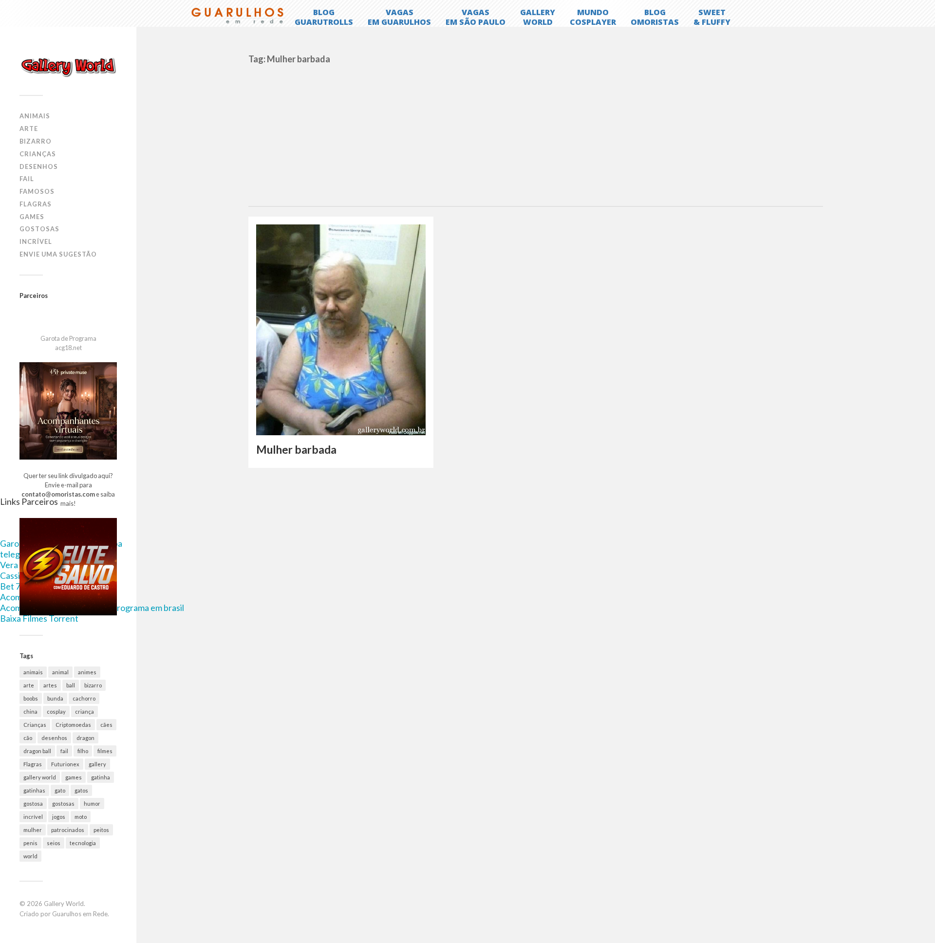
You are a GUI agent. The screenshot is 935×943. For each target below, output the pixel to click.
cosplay (56, 711)
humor (92, 803)
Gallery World (64, 903)
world (30, 856)
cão (27, 738)
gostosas (63, 803)
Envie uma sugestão (58, 254)
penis (30, 843)
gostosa (33, 803)
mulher (32, 830)
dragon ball (37, 751)
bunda (55, 698)
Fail (26, 179)
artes (50, 685)
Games (31, 217)
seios (53, 843)
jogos (58, 817)
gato (60, 790)
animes (87, 672)
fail (64, 751)
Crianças (37, 154)
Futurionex (65, 764)
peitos (101, 830)
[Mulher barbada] (341, 329)
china (30, 711)
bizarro (93, 685)
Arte (28, 128)
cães (106, 724)
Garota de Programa (68, 338)
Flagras (35, 204)
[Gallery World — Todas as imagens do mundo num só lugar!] (68, 66)
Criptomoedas (73, 724)
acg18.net (68, 347)
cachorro (84, 698)
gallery (97, 764)
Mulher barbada (296, 449)
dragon (85, 738)
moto (81, 817)
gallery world (39, 777)
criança (84, 711)
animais (33, 672)
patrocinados (67, 830)
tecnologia (83, 843)
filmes (104, 751)
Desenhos (38, 166)
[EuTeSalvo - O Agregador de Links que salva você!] (68, 613)
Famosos (37, 191)
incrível (33, 817)
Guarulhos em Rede (80, 914)
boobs (30, 698)
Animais (34, 116)
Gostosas (39, 229)
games (73, 777)
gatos (81, 790)
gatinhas (34, 790)
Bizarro (35, 141)
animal (60, 672)
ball (70, 685)
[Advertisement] (535, 133)
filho (82, 751)
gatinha (100, 777)
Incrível (35, 241)
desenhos (54, 738)
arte (28, 685)
